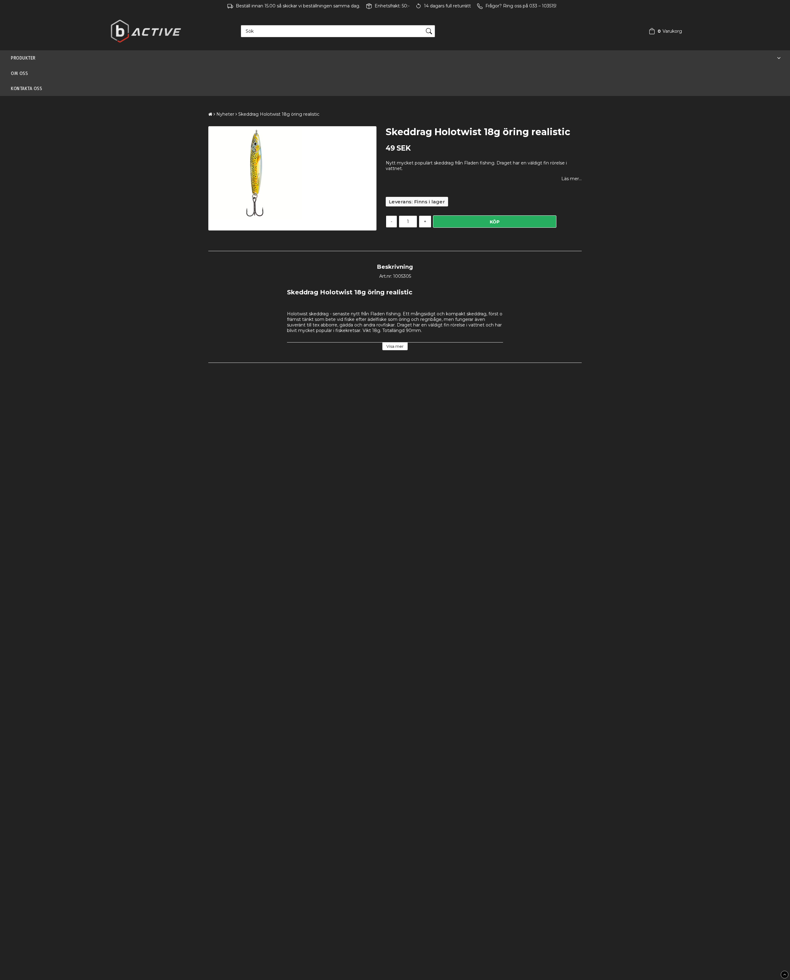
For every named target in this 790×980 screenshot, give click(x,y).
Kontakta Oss (26, 88)
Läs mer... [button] (571, 178)
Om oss (19, 73)
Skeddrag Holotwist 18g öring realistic (278, 114)
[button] (664, 31)
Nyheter (225, 114)
